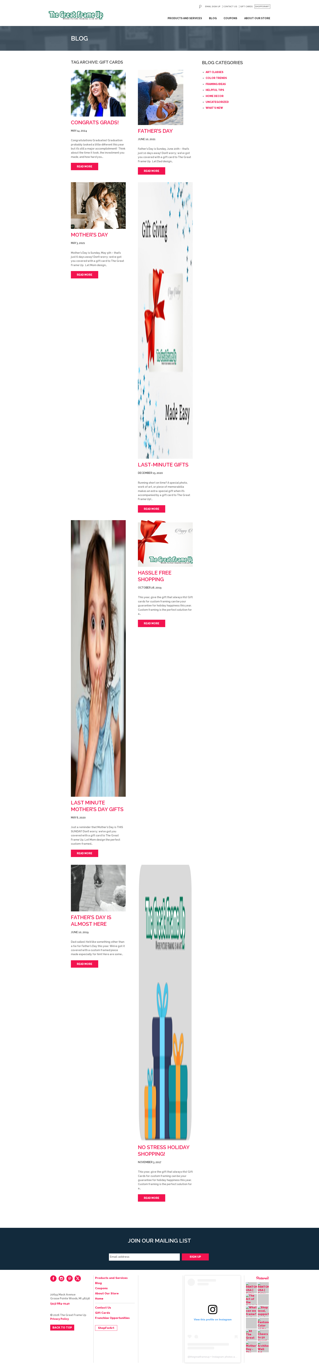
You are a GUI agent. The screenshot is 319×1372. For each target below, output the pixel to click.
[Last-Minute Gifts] (165, 320)
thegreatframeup (200, 1356)
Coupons (230, 18)
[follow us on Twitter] (78, 1278)
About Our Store (257, 18)
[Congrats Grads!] (98, 93)
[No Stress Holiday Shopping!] (165, 1003)
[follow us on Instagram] (61, 1278)
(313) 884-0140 (60, 1303)
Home (99, 1298)
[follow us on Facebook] (53, 1278)
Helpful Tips (215, 90)
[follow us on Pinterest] (69, 1278)
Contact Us (230, 6)
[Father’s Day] (165, 97)
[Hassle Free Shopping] (165, 543)
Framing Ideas (216, 84)
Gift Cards (246, 6)
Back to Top (62, 1327)
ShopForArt (262, 6)
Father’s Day (155, 131)
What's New (214, 107)
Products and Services (185, 18)
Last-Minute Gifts (163, 465)
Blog (213, 18)
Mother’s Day (89, 235)
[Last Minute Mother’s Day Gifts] (98, 658)
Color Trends (216, 78)
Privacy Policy (59, 1318)
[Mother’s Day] (98, 205)
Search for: (200, 6)
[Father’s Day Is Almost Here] (98, 888)
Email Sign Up (212, 6)
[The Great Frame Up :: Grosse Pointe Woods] (76, 15)
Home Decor (215, 96)
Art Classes (214, 72)
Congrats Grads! (95, 122)
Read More (84, 166)
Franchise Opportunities (112, 1318)
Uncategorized (217, 101)
